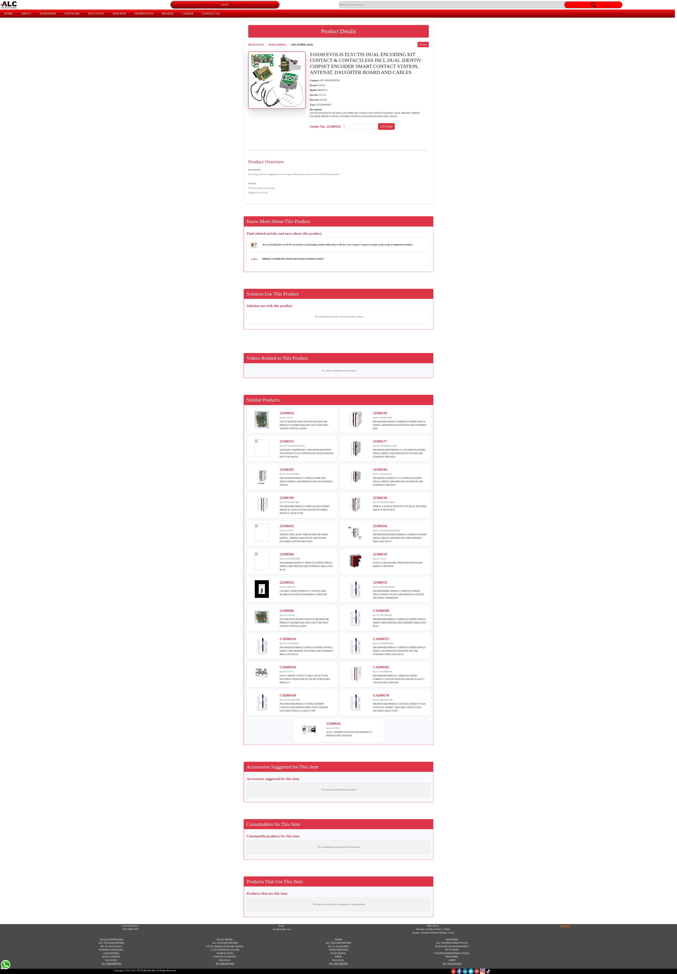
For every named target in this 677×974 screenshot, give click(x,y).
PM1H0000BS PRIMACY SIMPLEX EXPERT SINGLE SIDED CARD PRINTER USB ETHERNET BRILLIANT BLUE (306, 566)
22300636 (333, 723)
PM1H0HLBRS (293, 502)
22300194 (380, 469)
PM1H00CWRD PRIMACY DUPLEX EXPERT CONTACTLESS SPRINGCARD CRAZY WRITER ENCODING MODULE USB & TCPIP (304, 707)
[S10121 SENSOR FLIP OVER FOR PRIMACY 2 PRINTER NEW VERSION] (308, 730)
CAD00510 (288, 639)
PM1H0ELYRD (386, 700)
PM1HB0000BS (386, 643)
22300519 (380, 554)
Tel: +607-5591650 (338, 963)
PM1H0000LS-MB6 (388, 446)
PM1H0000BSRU (387, 587)
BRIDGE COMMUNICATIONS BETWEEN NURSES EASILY (293, 259)
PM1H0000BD (293, 643)
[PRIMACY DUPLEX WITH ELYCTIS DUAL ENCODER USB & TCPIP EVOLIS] (355, 504)
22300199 (287, 498)
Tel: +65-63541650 (452, 963)
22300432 (287, 526)
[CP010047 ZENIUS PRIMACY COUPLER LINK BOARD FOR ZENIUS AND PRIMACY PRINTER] (262, 588)
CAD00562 (381, 667)
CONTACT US (211, 13)
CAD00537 (381, 639)
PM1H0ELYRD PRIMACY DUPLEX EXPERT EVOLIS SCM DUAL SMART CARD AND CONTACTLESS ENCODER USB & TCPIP (399, 707)
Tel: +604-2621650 (225, 963)
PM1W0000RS (293, 474)
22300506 (287, 554)
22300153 (287, 441)
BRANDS (167, 13)
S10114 (290, 418)
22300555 (380, 582)
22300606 (287, 611)
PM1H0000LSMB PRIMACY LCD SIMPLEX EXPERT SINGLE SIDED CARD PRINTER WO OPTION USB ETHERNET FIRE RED (399, 453)
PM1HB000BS (386, 672)
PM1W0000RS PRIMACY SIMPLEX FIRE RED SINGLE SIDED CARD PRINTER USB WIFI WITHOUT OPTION (306, 481)
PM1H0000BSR (293, 559)
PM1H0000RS (386, 418)
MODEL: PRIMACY (277, 44)
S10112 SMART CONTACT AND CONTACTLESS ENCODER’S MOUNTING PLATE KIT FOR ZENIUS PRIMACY (305, 679)
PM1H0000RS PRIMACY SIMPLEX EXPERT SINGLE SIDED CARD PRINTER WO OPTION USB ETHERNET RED (399, 425)
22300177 (380, 441)
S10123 (383, 559)
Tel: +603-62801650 (111, 963)
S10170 (290, 530)
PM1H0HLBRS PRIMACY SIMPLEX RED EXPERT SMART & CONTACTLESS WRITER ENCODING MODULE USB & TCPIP (305, 509)
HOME (8, 13)
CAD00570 (381, 695)
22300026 (287, 413)
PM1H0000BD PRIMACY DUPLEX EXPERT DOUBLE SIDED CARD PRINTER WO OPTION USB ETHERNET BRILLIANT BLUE (306, 651)
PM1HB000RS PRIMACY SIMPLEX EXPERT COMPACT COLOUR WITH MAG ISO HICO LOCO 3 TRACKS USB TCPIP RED (398, 679)
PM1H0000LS (386, 474)
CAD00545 (288, 667)
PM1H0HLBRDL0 (387, 502)
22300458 (380, 526)
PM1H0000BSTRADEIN (390, 530)
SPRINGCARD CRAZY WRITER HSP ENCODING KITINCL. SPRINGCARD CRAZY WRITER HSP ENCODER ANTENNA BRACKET (304, 538)
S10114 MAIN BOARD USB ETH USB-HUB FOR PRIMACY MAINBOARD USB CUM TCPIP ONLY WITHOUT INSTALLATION (304, 425)
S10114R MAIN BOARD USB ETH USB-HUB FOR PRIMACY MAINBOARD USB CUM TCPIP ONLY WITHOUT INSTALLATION (304, 622)
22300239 (380, 498)
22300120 (380, 413)
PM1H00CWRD (293, 700)
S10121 (337, 728)
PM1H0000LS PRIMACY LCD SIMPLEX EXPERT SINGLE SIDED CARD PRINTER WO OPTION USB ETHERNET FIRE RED (398, 481)
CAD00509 (381, 611)
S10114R (290, 615)
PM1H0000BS (386, 615)
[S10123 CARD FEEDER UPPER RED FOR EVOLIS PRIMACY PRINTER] (355, 560)
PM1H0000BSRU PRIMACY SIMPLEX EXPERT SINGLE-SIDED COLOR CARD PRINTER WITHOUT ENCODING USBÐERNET (398, 594)
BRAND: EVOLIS (256, 44)
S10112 (290, 672)
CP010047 (291, 587)
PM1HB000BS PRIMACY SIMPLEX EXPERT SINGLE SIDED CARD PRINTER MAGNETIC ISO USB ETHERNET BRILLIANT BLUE (399, 651)
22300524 (287, 582)
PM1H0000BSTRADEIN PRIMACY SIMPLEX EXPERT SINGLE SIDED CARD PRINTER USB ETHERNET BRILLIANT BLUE (400, 538)
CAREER (187, 13)
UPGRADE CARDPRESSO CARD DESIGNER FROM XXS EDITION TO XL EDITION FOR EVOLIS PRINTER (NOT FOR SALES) (307, 453)
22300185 (287, 469)
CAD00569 (288, 695)
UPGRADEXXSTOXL (296, 446)
